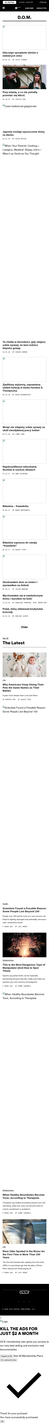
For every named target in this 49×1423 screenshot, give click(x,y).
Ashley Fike (26, 699)
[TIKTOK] (27, 1301)
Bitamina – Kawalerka (15, 506)
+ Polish (42, 2)
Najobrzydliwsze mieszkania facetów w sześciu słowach (20, 468)
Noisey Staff (20, 550)
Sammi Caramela (24, 986)
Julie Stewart (21, 60)
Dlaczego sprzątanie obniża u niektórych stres (20, 54)
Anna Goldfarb (21, 474)
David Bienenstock (23, 395)
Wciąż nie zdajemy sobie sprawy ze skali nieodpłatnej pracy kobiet (24, 429)
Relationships (8, 960)
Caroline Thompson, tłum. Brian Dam (30, 603)
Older (24, 627)
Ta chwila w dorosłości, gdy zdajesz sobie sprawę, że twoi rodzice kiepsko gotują (24, 345)
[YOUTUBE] (32, 1301)
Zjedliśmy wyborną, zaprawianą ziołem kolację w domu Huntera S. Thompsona (23, 387)
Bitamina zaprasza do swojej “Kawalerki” (20, 544)
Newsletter (41, 8)
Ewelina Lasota (21, 616)
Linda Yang (19, 434)
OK (2, 1421)
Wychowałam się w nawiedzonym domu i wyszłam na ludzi (23, 597)
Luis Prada (22, 926)
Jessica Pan (20, 99)
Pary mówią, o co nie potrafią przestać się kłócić (20, 94)
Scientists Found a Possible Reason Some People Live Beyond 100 (24, 910)
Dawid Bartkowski (22, 510)
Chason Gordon (21, 352)
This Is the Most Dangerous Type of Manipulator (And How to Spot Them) (24, 967)
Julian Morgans (21, 589)
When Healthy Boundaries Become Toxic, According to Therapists (24, 1196)
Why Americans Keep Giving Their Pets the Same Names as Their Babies (23, 687)
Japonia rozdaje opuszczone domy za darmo (24, 133)
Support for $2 (6, 1356)
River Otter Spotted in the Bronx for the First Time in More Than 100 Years (24, 1254)
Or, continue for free (8, 1360)
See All (5, 638)
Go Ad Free (9, 2)
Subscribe (29, 8)
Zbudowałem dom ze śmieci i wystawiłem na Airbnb (20, 584)
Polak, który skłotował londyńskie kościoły (23, 610)
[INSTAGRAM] (22, 1301)
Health (5, 904)
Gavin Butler (20, 139)
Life (4, 680)
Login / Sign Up (26, 2)
